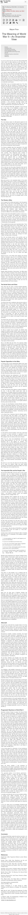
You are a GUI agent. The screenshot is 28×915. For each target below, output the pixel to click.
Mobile (10, 914)
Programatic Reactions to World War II (12, 54)
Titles (11, 913)
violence (17, 11)
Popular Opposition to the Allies (10, 50)
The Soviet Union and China (10, 49)
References (7, 56)
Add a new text (16, 914)
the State (13, 11)
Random (2, 913)
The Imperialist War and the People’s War (12, 51)
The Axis (6, 47)
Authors (15, 913)
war (20, 11)
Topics (18, 913)
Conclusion (7, 55)
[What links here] (17, 23)
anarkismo (8, 11)
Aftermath (6, 52)
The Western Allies (8, 48)
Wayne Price (9, 9)
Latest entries (24, 913)
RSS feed (7, 913)
